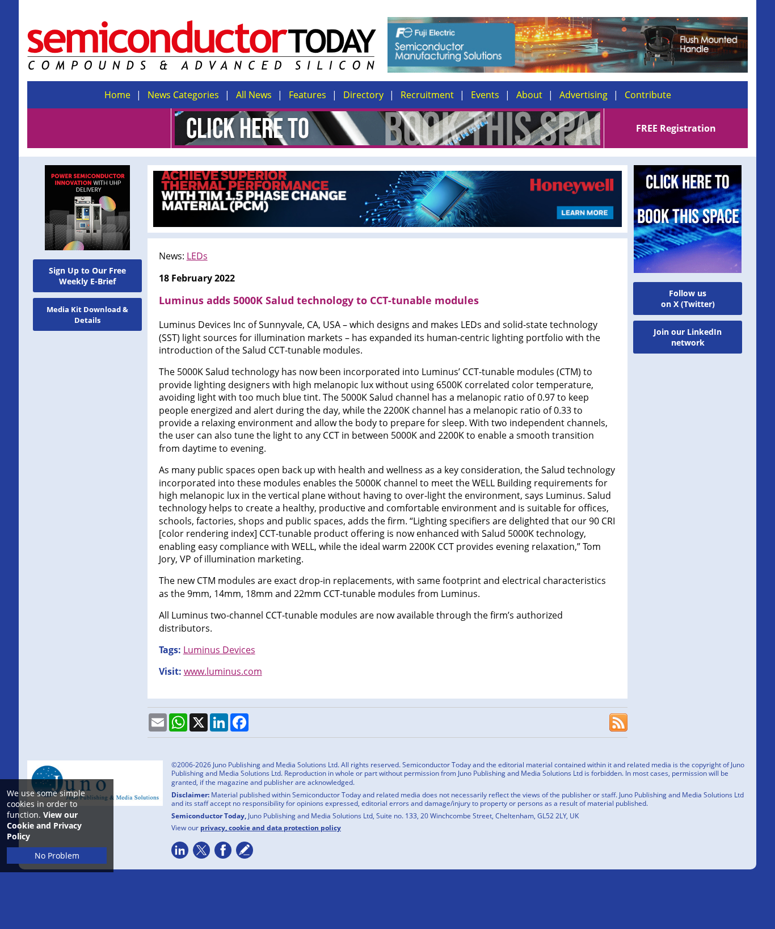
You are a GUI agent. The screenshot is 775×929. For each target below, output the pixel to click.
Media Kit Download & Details (87, 314)
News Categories (183, 95)
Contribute (648, 95)
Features (307, 95)
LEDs (197, 256)
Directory (363, 95)
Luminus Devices (219, 650)
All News (254, 95)
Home (117, 95)
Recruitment (427, 95)
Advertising (583, 95)
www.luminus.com (223, 671)
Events (485, 95)
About (529, 95)
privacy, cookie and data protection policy (270, 828)
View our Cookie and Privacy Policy (44, 825)
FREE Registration (676, 128)
